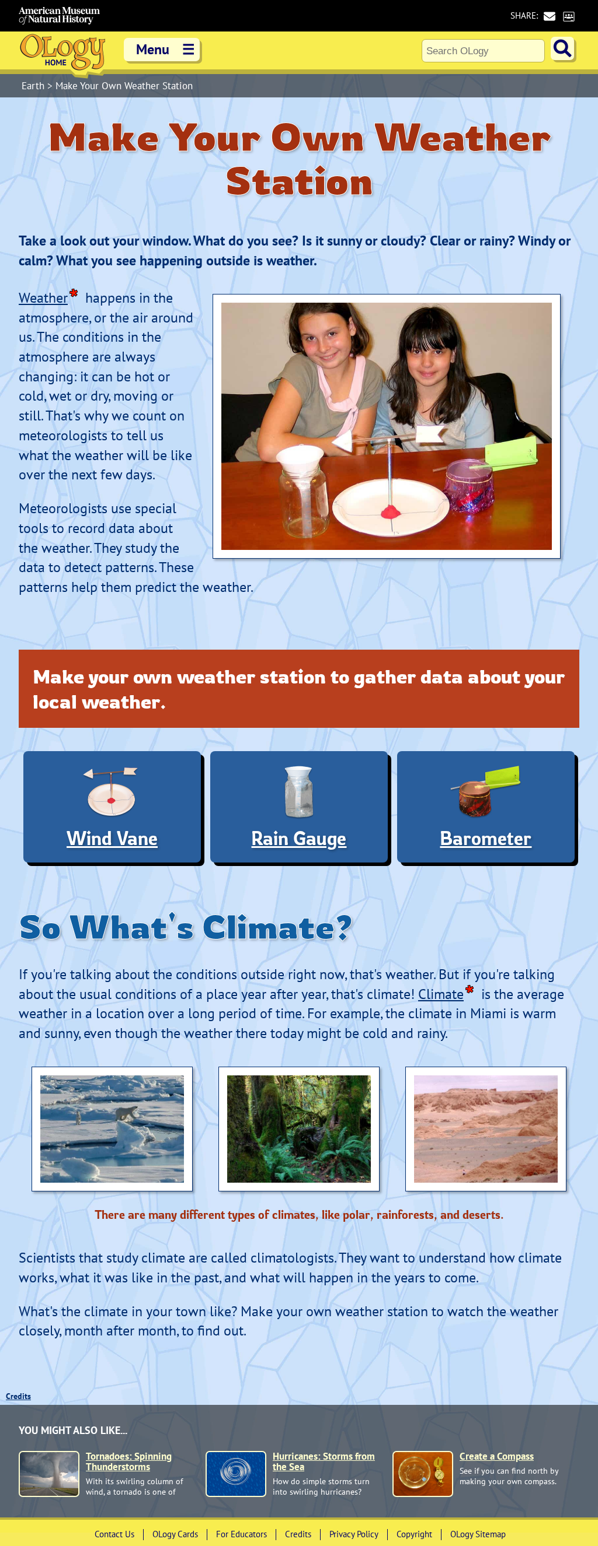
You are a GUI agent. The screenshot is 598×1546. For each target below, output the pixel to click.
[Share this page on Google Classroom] (568, 16)
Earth (34, 85)
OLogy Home (62, 55)
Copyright (414, 1534)
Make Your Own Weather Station (124, 85)
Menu (165, 49)
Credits (18, 1396)
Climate (441, 993)
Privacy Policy (353, 1534)
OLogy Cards (175, 1534)
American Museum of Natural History (59, 15)
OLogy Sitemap (478, 1534)
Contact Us (114, 1534)
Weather (43, 297)
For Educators (241, 1534)
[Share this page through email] (549, 16)
